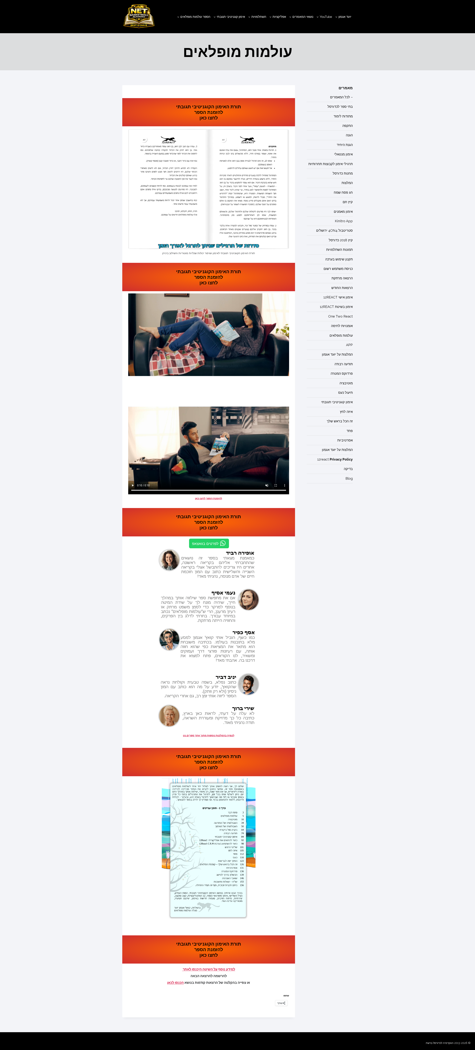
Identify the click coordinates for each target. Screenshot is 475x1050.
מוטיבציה (346, 383)
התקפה (347, 126)
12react (335, 459)
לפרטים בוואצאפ (205, 543)
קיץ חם (348, 202)
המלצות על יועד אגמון (337, 354)
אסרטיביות (345, 440)
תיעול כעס (345, 393)
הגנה (349, 135)
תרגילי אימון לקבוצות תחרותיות (330, 164)
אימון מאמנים (343, 211)
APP (349, 345)
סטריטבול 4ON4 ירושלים (334, 231)
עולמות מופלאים (341, 335)
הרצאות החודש (342, 288)
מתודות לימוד (343, 116)
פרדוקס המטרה (342, 374)
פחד (350, 431)
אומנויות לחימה (342, 326)
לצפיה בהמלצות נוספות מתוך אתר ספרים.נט (208, 735)
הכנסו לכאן (175, 983)
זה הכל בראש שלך (340, 421)
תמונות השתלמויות (339, 250)
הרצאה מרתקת (342, 278)
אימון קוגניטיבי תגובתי (337, 402)
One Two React (340, 316)
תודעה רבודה (344, 364)
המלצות (347, 183)
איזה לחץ (346, 412)
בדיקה (348, 469)
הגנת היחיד (345, 145)
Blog (349, 478)
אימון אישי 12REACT (338, 297)
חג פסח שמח (343, 192)
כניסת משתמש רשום (338, 269)
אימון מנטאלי (343, 154)
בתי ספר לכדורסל (340, 107)
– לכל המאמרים (341, 97)
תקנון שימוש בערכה (339, 259)
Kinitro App (344, 221)
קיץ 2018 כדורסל (341, 240)
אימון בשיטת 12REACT (336, 307)
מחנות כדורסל (343, 173)
